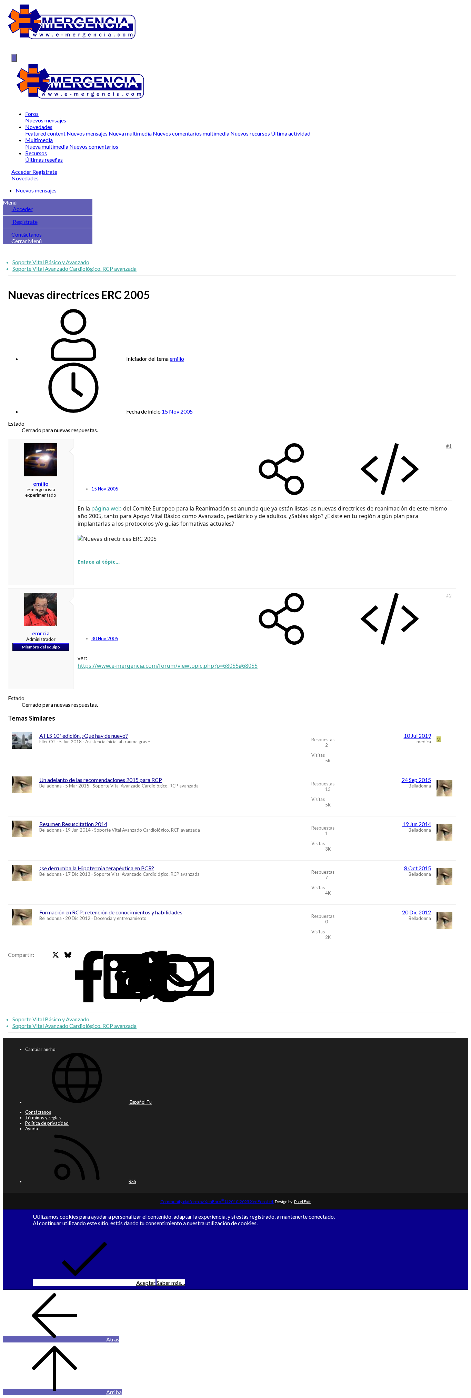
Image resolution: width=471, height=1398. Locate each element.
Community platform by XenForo (217, 1201)
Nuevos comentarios (93, 146)
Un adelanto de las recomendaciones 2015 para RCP (100, 779)
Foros (32, 113)
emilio (177, 358)
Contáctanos (26, 234)
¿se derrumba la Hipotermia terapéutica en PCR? (96, 868)
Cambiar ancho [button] (40, 1049)
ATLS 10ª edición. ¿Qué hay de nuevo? (83, 735)
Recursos (36, 153)
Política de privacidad (47, 1123)
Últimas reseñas (44, 159)
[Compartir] (281, 469)
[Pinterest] (105, 977)
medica (424, 741)
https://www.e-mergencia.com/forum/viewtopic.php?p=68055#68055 (168, 666)
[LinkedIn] (80, 977)
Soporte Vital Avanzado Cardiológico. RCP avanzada (146, 786)
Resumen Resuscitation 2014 (73, 824)
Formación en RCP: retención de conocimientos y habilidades (110, 912)
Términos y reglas (43, 1117)
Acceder (22, 209)
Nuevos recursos (250, 133)
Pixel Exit (302, 1201)
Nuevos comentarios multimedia (191, 133)
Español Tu (140, 1102)
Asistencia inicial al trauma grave (117, 741)
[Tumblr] (117, 977)
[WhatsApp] (130, 977)
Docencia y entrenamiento (120, 918)
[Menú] (14, 58)
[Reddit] (93, 977)
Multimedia (39, 140)
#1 (449, 446)
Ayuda (31, 1128)
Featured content (45, 133)
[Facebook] (43, 977)
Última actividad (290, 133)
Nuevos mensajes (45, 120)
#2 (449, 595)
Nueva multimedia (130, 133)
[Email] (142, 977)
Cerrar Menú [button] (26, 241)
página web (106, 508)
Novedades (38, 126)
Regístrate (25, 221)
